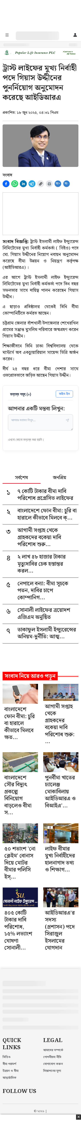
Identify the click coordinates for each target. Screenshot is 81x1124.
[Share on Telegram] (32, 183)
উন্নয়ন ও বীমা (11, 1071)
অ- (66, 183)
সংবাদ (7, 175)
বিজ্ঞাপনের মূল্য (52, 1071)
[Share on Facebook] (6, 183)
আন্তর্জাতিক (9, 1077)
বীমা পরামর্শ (9, 1064)
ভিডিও (7, 1057)
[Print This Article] (49, 183)
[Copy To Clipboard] (40, 183)
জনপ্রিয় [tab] (59, 478)
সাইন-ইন (64, 393)
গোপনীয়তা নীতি (52, 1057)
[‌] (42, 33)
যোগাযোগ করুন (53, 1064)
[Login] (75, 35)
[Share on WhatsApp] (14, 183)
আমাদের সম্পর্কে (53, 1050)
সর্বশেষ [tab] (21, 478)
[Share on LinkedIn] (23, 183)
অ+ (58, 183)
